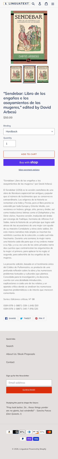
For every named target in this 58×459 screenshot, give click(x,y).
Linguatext (23, 449)
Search (9, 346)
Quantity (7, 138)
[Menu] (52, 3)
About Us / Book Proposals (20, 354)
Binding (7, 125)
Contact (10, 362)
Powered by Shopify (37, 449)
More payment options (29, 169)
